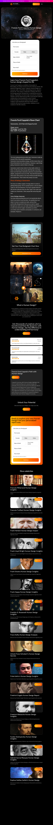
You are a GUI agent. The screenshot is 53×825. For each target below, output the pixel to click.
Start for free (36, 4)
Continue (24, 74)
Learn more (38, 476)
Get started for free (26, 253)
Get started (26, 333)
